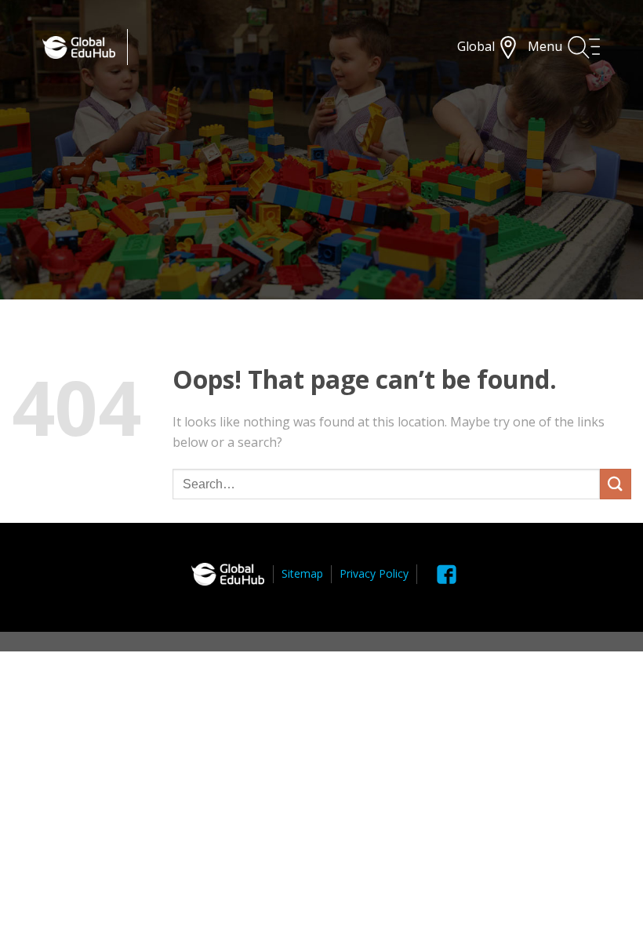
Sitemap (302, 573)
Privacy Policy (374, 573)
